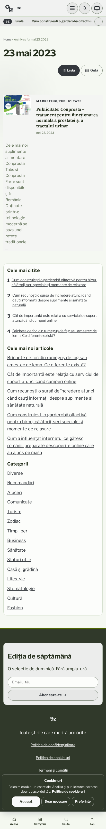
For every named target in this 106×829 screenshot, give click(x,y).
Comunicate (19, 501)
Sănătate (16, 550)
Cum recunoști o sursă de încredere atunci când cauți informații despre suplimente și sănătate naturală (51, 300)
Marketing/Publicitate (59, 101)
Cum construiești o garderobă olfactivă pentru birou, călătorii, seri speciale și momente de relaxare (54, 282)
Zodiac (14, 521)
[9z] (9, 8)
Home (7, 39)
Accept (26, 801)
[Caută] (84, 8)
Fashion (15, 607)
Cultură (14, 598)
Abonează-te (50, 695)
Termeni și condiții (53, 770)
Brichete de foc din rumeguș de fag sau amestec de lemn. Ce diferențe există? (54, 333)
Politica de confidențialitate (53, 745)
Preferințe (83, 801)
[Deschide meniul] (72, 8)
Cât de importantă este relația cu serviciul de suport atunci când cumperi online (54, 317)
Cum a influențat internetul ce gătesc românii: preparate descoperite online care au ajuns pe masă (50, 445)
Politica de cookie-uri (53, 757)
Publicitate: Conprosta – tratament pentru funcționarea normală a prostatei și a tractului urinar (67, 118)
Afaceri (14, 492)
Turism (14, 511)
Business (16, 540)
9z (18, 8)
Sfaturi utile (19, 559)
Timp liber (17, 530)
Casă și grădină (22, 569)
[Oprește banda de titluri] (98, 21)
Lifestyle (16, 578)
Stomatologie (21, 588)
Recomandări (20, 482)
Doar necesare (56, 801)
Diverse (15, 473)
